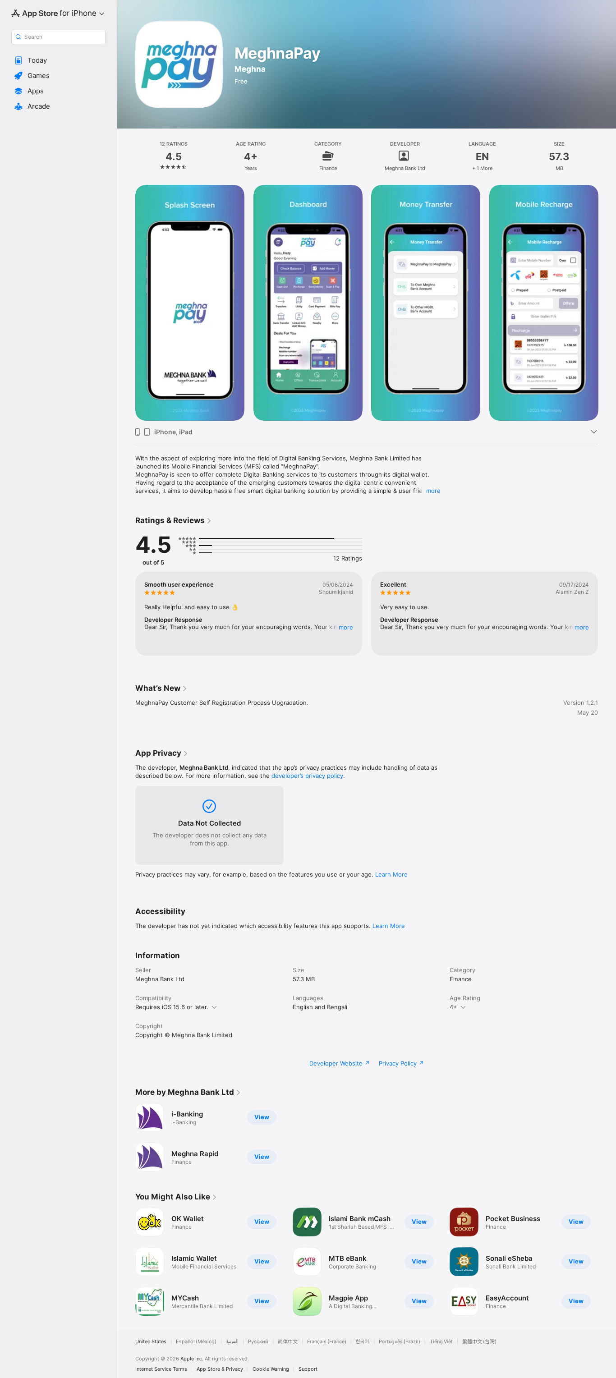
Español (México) (196, 1341)
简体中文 (288, 1341)
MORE (346, 627)
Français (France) (326, 1341)
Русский (258, 1341)
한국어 (362, 1341)
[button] (58, 60)
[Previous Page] (126, 302)
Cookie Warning (271, 1369)
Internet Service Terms (161, 1369)
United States (150, 1341)
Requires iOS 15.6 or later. (171, 1007)
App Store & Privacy (220, 1369)
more (433, 490)
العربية (232, 1341)
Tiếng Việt (441, 1341)
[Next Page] (607, 302)
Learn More (391, 874)
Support (308, 1369)
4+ (453, 1007)
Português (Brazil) (399, 1341)
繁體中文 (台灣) (479, 1341)
